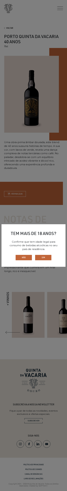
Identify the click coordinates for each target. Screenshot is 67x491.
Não (24, 257)
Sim (43, 257)
